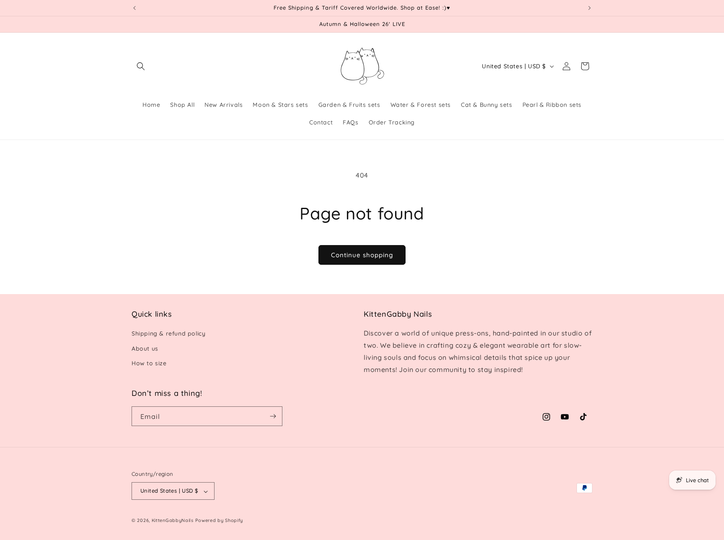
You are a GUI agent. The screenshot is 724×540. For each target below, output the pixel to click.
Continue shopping (362, 255)
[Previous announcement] (134, 8)
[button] (141, 66)
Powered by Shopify (219, 521)
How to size (149, 363)
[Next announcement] (589, 8)
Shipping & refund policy (168, 334)
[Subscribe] (273, 416)
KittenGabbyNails (173, 521)
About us (145, 348)
